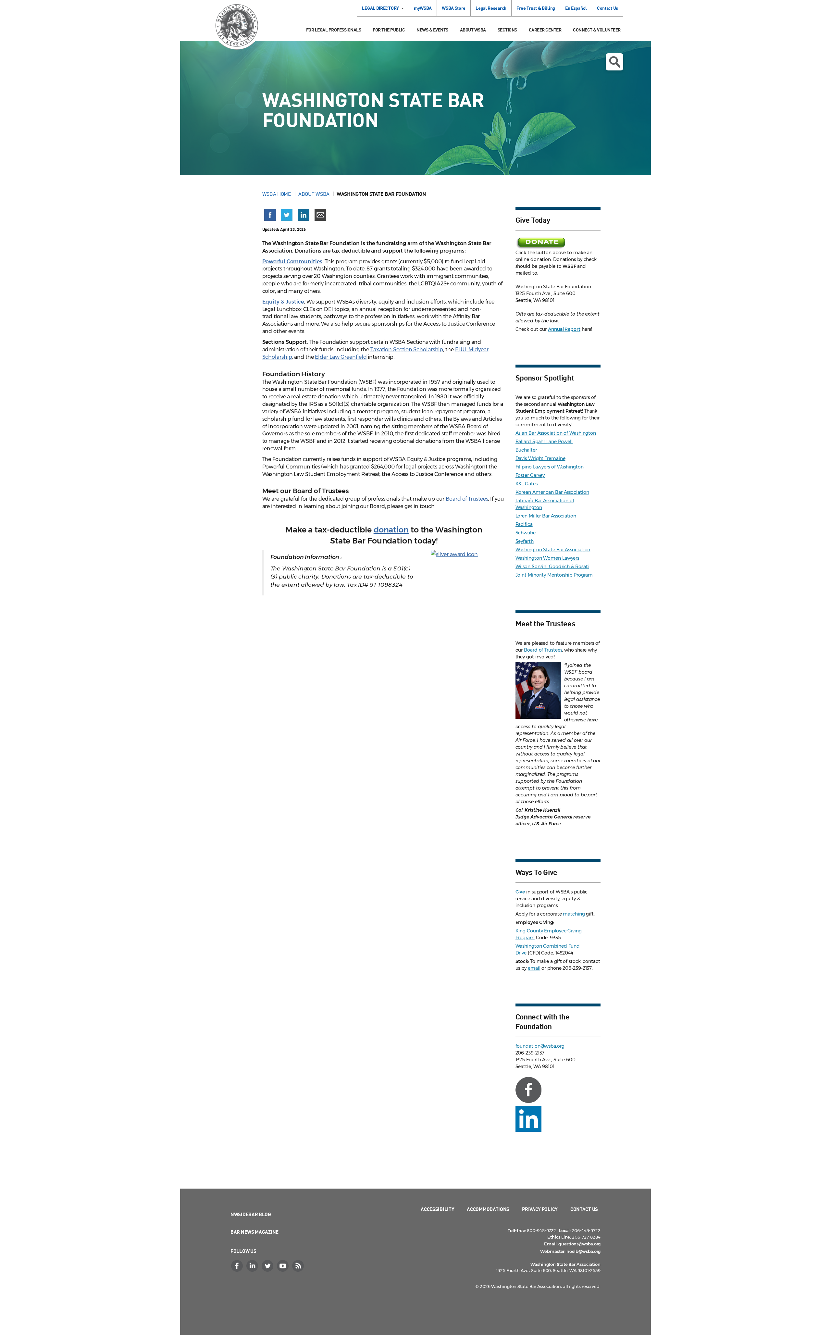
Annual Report (564, 329)
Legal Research (491, 8)
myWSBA (423, 8)
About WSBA (473, 29)
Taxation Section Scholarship (406, 349)
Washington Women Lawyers (547, 558)
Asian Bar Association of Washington (555, 433)
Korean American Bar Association (552, 492)
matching (574, 914)
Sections (507, 29)
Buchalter (526, 450)
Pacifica (524, 524)
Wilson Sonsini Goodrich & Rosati (552, 566)
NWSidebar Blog (250, 1214)
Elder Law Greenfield (340, 357)
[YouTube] (283, 1266)
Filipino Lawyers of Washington (549, 467)
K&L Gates (526, 484)
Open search (614, 61)
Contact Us (607, 8)
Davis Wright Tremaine (540, 458)
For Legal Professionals (333, 29)
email (534, 968)
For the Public (389, 29)
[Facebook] (237, 1266)
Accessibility (437, 1209)
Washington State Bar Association (552, 550)
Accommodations (488, 1209)
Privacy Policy (540, 1209)
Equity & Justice (283, 302)
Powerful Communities (292, 261)
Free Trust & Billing (535, 8)
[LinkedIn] (253, 1266)
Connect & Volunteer (597, 29)
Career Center (545, 29)
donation (391, 529)
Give (520, 892)
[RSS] (298, 1266)
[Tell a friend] (320, 215)
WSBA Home (276, 194)
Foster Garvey (530, 475)
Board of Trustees (467, 499)
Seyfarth (524, 541)
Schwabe (525, 533)
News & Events (432, 29)
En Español (576, 8)
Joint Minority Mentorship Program (554, 575)
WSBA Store (453, 8)
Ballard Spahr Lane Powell (544, 441)
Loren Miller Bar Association (545, 516)
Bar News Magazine (254, 1232)
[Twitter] (268, 1266)
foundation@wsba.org (539, 1046)
